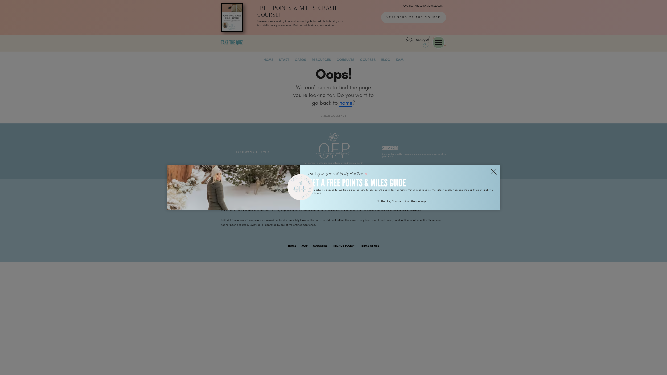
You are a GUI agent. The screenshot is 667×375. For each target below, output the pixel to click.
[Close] (493, 171)
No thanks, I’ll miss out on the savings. (402, 201)
